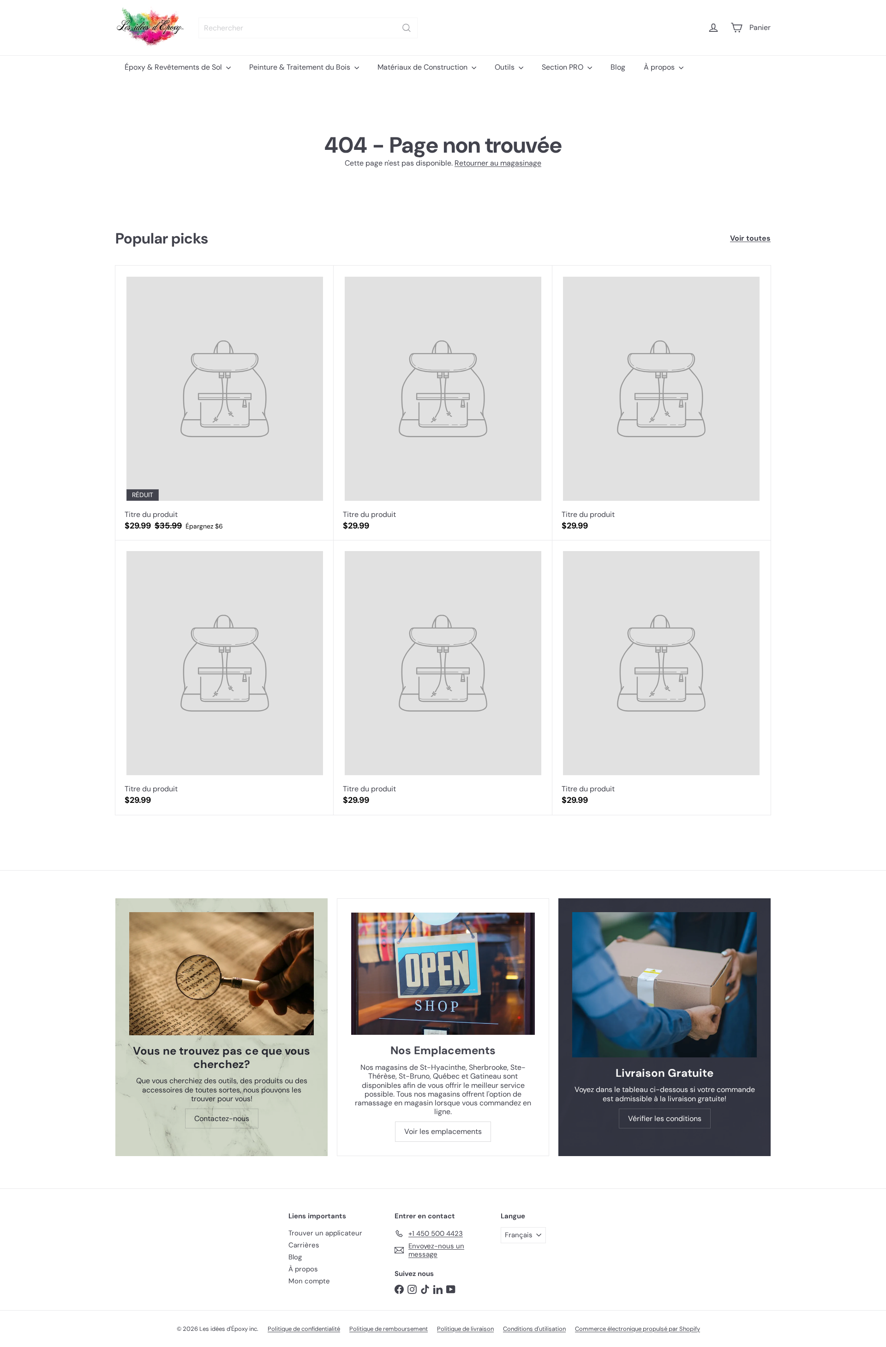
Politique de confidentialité (304, 1329)
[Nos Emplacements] (443, 974)
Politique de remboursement (388, 1329)
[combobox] (308, 28)
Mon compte (309, 1281)
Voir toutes (750, 238)
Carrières (303, 1245)
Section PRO (563, 67)
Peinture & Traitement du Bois (300, 67)
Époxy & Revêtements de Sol (174, 67)
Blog (618, 67)
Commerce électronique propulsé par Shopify (637, 1329)
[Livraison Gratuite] (664, 984)
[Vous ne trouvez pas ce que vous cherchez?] (221, 973)
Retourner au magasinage (498, 163)
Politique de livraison (465, 1329)
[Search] (406, 28)
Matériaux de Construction (423, 67)
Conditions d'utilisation (534, 1329)
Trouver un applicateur (325, 1233)
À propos (660, 67)
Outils (505, 67)
